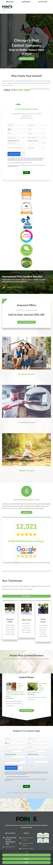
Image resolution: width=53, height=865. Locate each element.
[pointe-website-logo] (7, 5)
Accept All (26, 858)
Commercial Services (26, 422)
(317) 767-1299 (43, 1)
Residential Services (26, 374)
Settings (27, 851)
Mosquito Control (27, 848)
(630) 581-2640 (26, 1)
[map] (26, 799)
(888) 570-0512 (10, 1)
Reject (26, 862)
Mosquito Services (26, 471)
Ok (26, 855)
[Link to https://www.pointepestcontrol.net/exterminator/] (26, 491)
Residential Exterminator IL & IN (26, 500)
